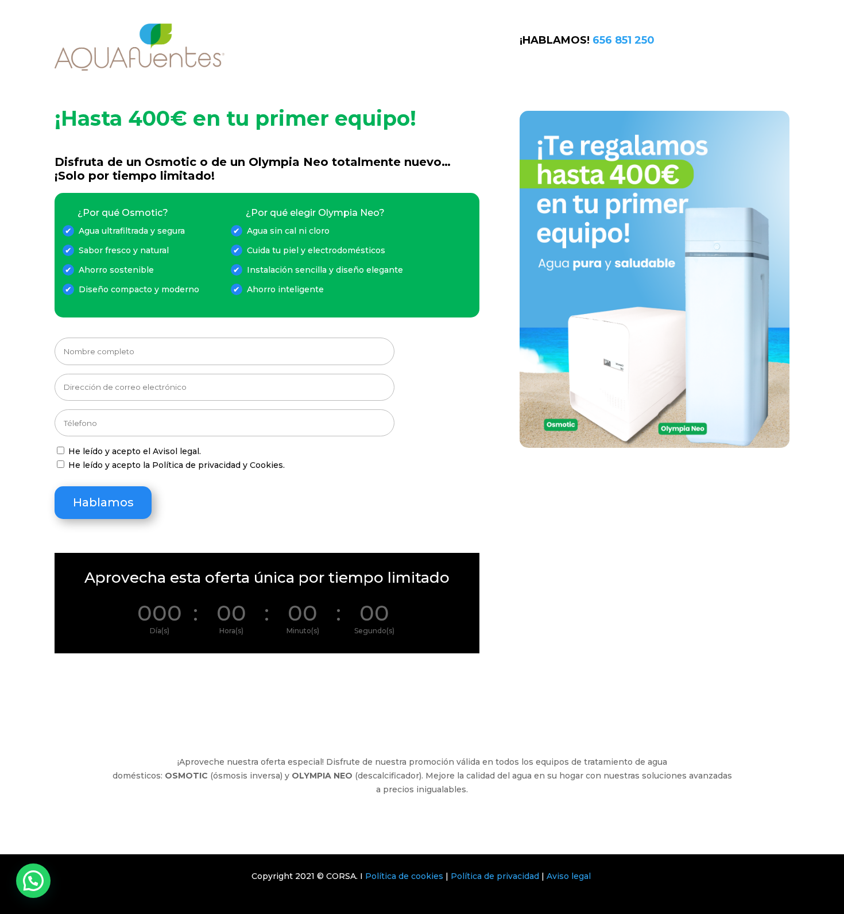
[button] (33, 880)
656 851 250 (624, 40)
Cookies (266, 465)
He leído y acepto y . (176, 465)
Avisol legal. (177, 451)
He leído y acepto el (134, 451)
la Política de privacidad (192, 465)
